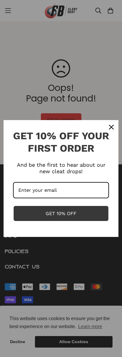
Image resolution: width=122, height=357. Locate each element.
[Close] (111, 127)
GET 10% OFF (61, 213)
